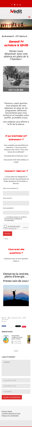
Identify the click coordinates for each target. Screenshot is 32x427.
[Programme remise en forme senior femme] (6, 339)
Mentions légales (7, 411)
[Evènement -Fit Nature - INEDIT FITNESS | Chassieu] (16, 11)
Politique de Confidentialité (13, 219)
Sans (4, 321)
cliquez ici (16, 261)
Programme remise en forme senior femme (17, 337)
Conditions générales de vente (11, 413)
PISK (4, 318)
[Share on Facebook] (4, 326)
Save (25, 326)
